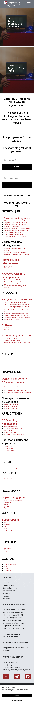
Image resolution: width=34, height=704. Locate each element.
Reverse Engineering (10, 426)
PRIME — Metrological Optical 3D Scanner (16, 304)
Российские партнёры (11, 468)
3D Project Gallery (9, 450)
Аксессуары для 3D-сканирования (14, 275)
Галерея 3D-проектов (11, 408)
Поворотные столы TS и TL (12, 280)
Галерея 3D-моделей (10, 406)
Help (5, 528)
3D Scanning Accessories (17, 335)
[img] (20, 3)
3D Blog (6, 568)
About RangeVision (10, 565)
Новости (6, 550)
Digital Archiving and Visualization (14, 434)
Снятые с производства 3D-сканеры (15, 236)
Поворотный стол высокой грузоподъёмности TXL (12, 283)
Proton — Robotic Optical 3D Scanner (15, 302)
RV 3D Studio (8, 266)
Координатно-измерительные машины (16, 254)
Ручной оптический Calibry (12, 232)
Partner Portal (8, 530)
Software (7, 325)
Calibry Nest (7, 268)
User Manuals (8, 524)
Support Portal (10, 519)
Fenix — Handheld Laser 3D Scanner (15, 308)
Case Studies (8, 446)
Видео (6, 504)
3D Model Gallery (9, 448)
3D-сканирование (9, 360)
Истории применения (11, 405)
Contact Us (7, 570)
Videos (6, 526)
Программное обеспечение (10, 261)
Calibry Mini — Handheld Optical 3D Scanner (17, 318)
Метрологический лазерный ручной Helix (17, 228)
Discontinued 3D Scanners (12, 319)
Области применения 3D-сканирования (15, 380)
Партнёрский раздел (10, 508)
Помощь (6, 506)
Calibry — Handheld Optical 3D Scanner (16, 316)
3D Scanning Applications (9, 422)
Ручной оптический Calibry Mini (13, 234)
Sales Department (9, 479)
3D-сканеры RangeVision (17, 218)
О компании (7, 548)
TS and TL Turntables (10, 338)
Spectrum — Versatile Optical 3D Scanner (16, 314)
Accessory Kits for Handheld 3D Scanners (17, 342)
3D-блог (6, 552)
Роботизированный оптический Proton (16, 221)
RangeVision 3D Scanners (17, 299)
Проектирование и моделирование (15, 391)
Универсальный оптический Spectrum (16, 230)
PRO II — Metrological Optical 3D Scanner (16, 306)
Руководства (8, 502)
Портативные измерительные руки (15, 252)
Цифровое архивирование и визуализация (17, 393)
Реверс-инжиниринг (10, 385)
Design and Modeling (10, 432)
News (5, 566)
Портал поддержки (14, 497)
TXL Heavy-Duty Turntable (12, 340)
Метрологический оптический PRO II (15, 225)
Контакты (7, 554)
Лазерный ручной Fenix (11, 227)
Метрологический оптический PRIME (15, 223)
